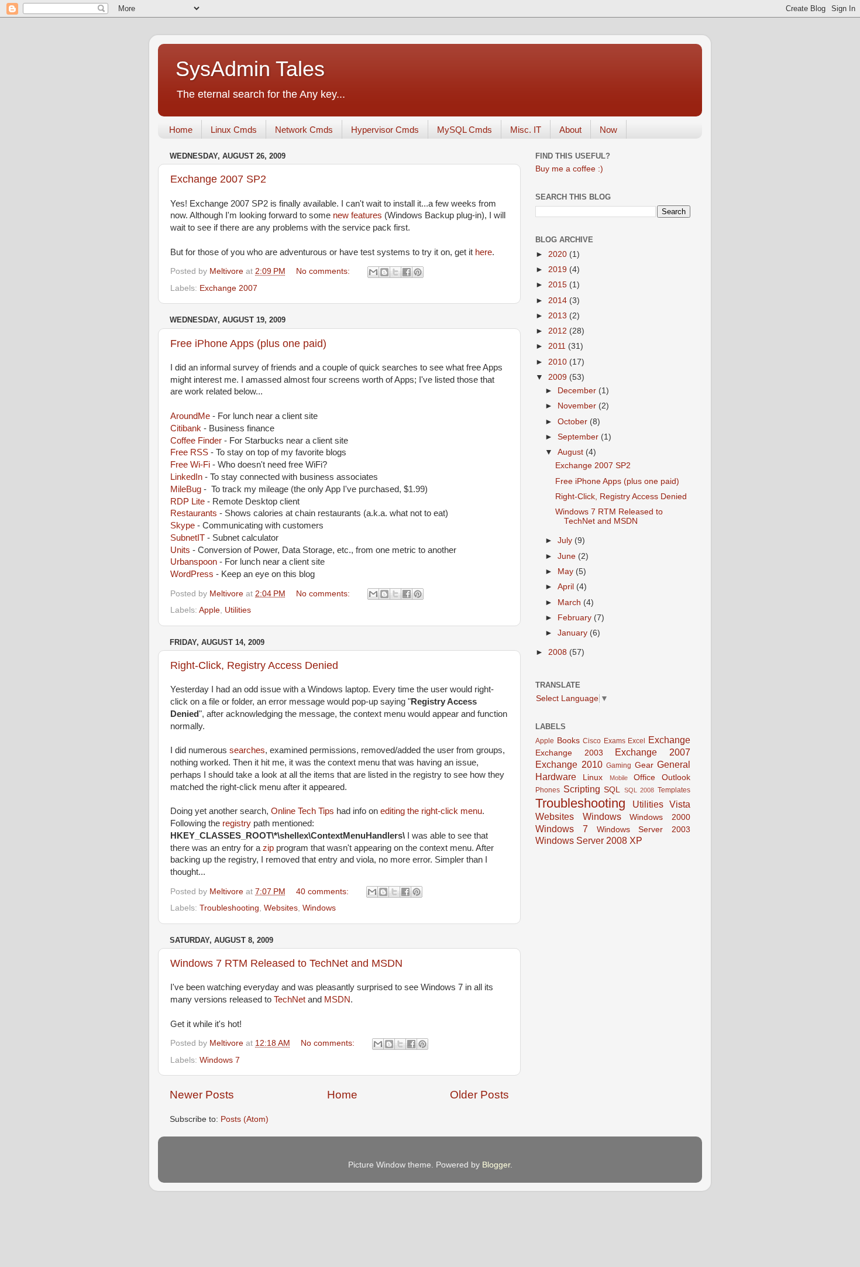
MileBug (185, 489)
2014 (558, 300)
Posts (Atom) (245, 1119)
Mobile (619, 777)
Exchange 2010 (569, 764)
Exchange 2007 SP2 (218, 179)
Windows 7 (219, 1060)
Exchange (669, 739)
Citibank (185, 428)
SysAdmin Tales (250, 69)
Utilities (238, 610)
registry (236, 823)
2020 (558, 254)
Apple (209, 610)
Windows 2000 (659, 817)
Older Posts (479, 1095)
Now (608, 130)
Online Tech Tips (302, 811)
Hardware (555, 776)
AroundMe (190, 416)
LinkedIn (186, 477)
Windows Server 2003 (644, 829)
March (570, 602)
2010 (558, 362)
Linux (593, 777)
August (572, 452)
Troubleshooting (229, 908)
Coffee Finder (196, 440)
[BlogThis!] (384, 272)
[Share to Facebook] (406, 272)
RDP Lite (187, 501)
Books (568, 740)
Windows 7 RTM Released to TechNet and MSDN (286, 963)
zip (268, 848)
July (566, 540)
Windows (319, 908)
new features (357, 215)
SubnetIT (187, 537)
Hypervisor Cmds (385, 130)
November (578, 405)
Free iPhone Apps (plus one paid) (248, 343)
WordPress (192, 574)
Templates (674, 790)
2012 (558, 331)
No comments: (324, 271)
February (576, 617)
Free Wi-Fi (190, 464)
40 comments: (323, 891)
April (567, 586)
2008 (558, 652)
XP (635, 840)
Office (644, 777)
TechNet (289, 999)
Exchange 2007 (228, 288)
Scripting (581, 789)
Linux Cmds (234, 130)
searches (247, 750)
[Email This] (373, 272)
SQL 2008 (639, 790)
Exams (614, 741)
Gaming (618, 765)
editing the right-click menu (431, 811)
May (567, 571)
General (673, 764)
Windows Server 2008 (581, 840)
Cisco (592, 741)
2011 (558, 346)
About (570, 130)
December (578, 390)
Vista (679, 804)
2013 (558, 315)
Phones (547, 790)
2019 (558, 269)
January (574, 633)
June (568, 556)
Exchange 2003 (569, 752)
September (579, 436)
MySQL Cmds (464, 130)
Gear (644, 765)
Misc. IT (525, 130)
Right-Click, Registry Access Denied (254, 665)
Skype (182, 525)
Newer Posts (202, 1095)
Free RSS (189, 452)
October (574, 421)
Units (180, 550)
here (483, 252)
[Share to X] (395, 272)
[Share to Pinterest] (418, 272)
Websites (281, 908)
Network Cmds (304, 130)
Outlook (676, 777)
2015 (558, 284)
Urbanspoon (193, 561)
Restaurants (193, 513)
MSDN (337, 999)
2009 (558, 377)
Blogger (496, 1164)
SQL (612, 789)
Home (180, 130)
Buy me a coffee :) (569, 168)
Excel (636, 741)
